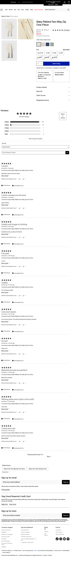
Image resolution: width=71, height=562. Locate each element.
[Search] (68, 10)
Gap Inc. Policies (47, 555)
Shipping (3, 532)
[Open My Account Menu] (64, 2)
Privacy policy (5, 489)
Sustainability (65, 550)
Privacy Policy (17, 550)
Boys (22, 9)
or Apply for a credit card (27, 542)
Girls (19, 9)
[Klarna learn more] (52, 68)
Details (56, 4)
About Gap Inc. (6, 552)
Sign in (40, 78)
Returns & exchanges (7, 534)
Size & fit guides (5, 541)
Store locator (59, 532)
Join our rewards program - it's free (28, 539)
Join (45, 78)
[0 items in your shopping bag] (69, 2)
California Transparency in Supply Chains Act (30, 555)
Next (48, 456)
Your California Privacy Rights (45, 550)
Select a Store (59, 74)
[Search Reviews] (67, 152)
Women (11, 9)
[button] (17, 62)
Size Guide (66, 49)
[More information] (42, 30)
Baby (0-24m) (5, 16)
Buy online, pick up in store (6, 544)
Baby (31, 9)
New (6, 9)
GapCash (3, 547)
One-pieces (14, 16)
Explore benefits (25, 534)
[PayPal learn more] (45, 68)
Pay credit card (25, 530)
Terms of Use (57, 550)
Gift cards (3, 538)
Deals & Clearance (38, 9)
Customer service (6, 530)
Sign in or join (51, 4)
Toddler (27, 9)
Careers (46, 531)
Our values (46, 534)
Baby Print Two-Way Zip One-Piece (14, 469)
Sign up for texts (60, 534)
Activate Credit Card (26, 536)
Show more (5, 472)
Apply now (4, 504)
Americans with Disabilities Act (9, 555)
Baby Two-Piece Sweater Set (38, 469)
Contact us (58, 530)
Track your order (5, 536)
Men (15, 9)
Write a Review (63, 116)
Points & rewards (25, 532)
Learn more (12, 504)
